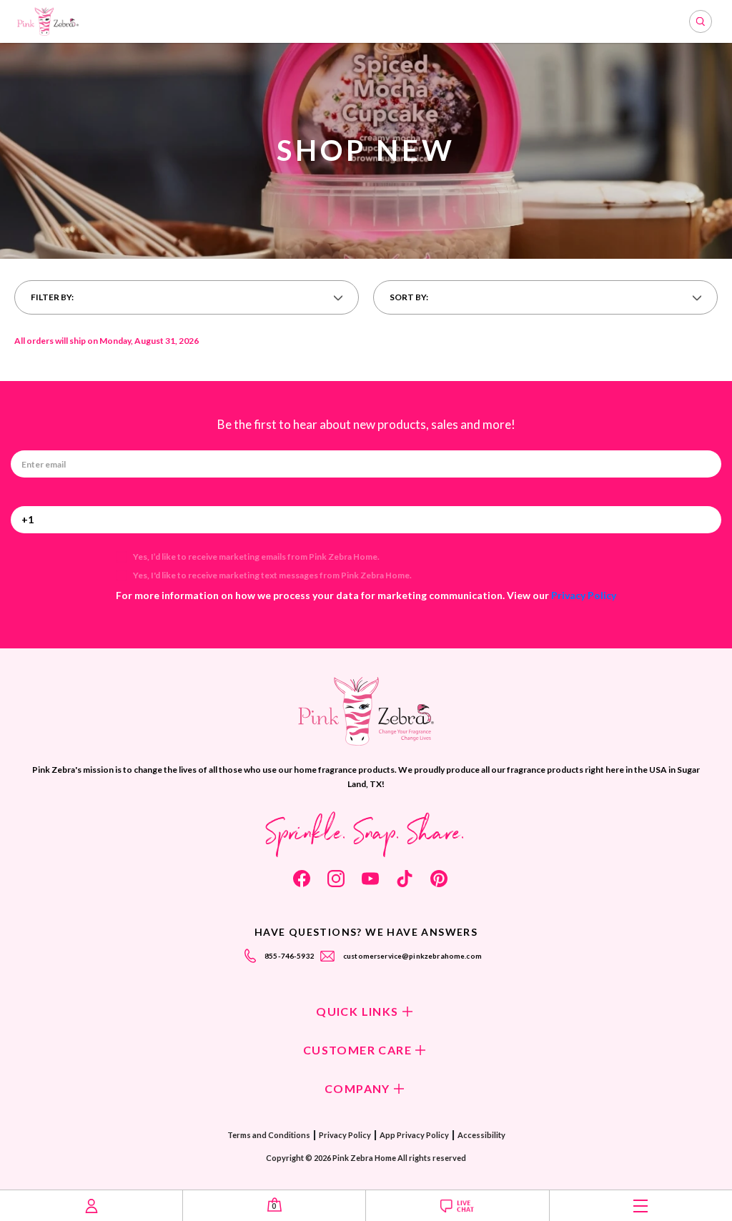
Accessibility (481, 1135)
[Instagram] (336, 878)
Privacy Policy (583, 595)
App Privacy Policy (414, 1135)
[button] (186, 297)
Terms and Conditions (268, 1135)
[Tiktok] (404, 878)
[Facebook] (301, 878)
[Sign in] (91, 1205)
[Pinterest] (438, 878)
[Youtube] (370, 878)
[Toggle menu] (641, 1205)
